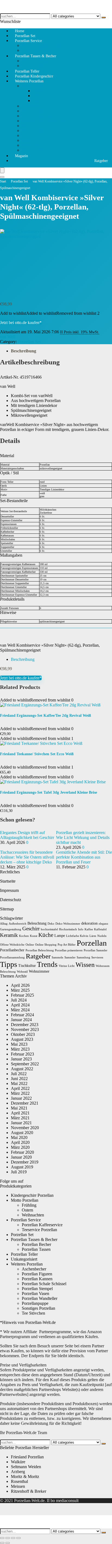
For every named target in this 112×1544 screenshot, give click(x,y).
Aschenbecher (34, 145)
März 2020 (20, 1147)
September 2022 (25, 1064)
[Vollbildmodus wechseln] (7, 1538)
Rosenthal (19, 1481)
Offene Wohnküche (12, 944)
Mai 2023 (19, 1044)
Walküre (18, 1461)
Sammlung (83, 957)
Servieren (97, 957)
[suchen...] (103, 17)
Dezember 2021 (24, 1103)
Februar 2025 (22, 995)
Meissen (18, 1486)
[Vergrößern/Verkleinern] (2, 1538)
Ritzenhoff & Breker (28, 1491)
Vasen (27, 140)
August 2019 (22, 1167)
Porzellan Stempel (37, 130)
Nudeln (102, 935)
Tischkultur (27, 966)
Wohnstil (22, 971)
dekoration (89, 923)
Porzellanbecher (12, 950)
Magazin (21, 156)
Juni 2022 (19, 1078)
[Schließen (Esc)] (18, 1538)
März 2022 (20, 1093)
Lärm (92, 935)
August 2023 (22, 1039)
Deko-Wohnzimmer (67, 923)
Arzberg (18, 1471)
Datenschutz (10, 899)
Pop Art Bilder (67, 944)
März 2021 (20, 1118)
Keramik (9, 935)
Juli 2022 (19, 1073)
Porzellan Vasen (35, 1293)
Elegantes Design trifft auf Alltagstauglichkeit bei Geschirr (27, 835)
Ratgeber (101, 161)
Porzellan (92, 943)
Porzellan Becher (36, 1244)
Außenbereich (17, 923)
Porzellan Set (19, 181)
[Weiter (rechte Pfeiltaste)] (7, 1543)
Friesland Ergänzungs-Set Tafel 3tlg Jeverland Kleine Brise (48, 792)
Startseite (7, 881)
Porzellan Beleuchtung (40, 950)
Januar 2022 (21, 1098)
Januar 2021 (21, 1122)
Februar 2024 (22, 1014)
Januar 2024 (21, 1019)
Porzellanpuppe (35, 135)
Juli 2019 (19, 1172)
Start (3, 181)
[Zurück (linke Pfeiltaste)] (2, 1543)
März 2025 (20, 990)
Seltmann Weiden (26, 1466)
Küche (45, 935)
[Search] (2, 177)
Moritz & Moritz (25, 1476)
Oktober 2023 (23, 1034)
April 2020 (20, 1142)
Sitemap (7, 909)
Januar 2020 (21, 1157)
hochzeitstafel (49, 929)
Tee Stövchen (33, 106)
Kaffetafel (100, 929)
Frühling (40, 90)
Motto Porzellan (35, 85)
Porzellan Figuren (37, 111)
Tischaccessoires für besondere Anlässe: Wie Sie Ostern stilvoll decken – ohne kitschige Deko (27, 857)
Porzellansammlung (12, 957)
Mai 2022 (19, 1083)
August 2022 (22, 1068)
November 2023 (25, 1029)
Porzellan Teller (24, 1254)
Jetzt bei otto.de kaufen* (21, 322)
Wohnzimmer (39, 971)
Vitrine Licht (66, 965)
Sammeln (57, 957)
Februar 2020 (22, 1152)
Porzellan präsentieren (69, 950)
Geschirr (31, 928)
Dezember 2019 (24, 1162)
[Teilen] (13, 1538)
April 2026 (20, 985)
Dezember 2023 (24, 1024)
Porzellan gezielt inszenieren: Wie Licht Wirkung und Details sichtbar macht (83, 837)
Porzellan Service (28, 41)
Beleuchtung (36, 923)
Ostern (38, 95)
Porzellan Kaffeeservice (42, 45)
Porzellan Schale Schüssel (44, 120)
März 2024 (20, 1010)
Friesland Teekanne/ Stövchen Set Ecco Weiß (37, 754)
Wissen (85, 964)
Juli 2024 (19, 1000)
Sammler (70, 957)
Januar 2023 (21, 1059)
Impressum (9, 890)
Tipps (8, 964)
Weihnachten (44, 100)
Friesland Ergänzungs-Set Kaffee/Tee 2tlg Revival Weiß (45, 715)
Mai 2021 (19, 1108)
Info (80, 929)
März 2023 (20, 1049)
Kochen (24, 935)
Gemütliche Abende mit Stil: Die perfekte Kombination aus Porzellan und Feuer (84, 857)
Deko (51, 923)
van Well (7, 336)
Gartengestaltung (10, 929)
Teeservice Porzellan (39, 1229)
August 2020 (22, 1132)
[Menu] (2, 170)
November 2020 (25, 1127)
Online (30, 944)
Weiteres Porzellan (29, 81)
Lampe (59, 936)
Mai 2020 (19, 1137)
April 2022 (20, 1088)
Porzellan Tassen (36, 60)
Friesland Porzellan (27, 1457)
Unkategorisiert (24, 1259)
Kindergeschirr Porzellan (32, 1195)
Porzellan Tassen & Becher (35, 56)
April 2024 (20, 1005)
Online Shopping (46, 944)
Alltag (4, 923)
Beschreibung (23, 351)
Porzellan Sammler (95, 950)
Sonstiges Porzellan (38, 150)
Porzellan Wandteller (39, 125)
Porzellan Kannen (37, 115)
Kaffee (89, 929)
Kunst (33, 935)
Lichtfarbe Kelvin (77, 935)
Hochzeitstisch (68, 929)
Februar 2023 (22, 1054)
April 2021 (20, 1113)
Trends (47, 964)
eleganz (103, 923)
